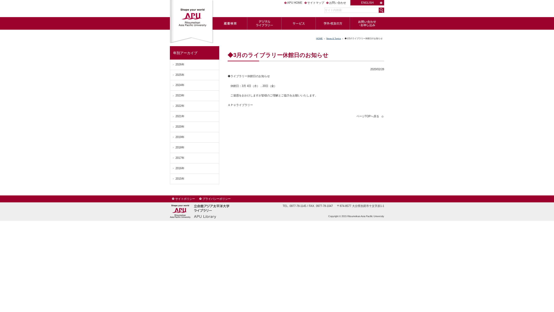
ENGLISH (367, 2)
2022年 (180, 105)
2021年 (180, 116)
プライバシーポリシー (217, 198)
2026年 (180, 64)
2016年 (180, 168)
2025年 (180, 74)
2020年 (180, 126)
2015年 (180, 178)
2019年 (180, 137)
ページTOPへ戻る (367, 116)
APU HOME (294, 2)
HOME (319, 38)
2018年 (180, 147)
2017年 (180, 157)
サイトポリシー (185, 198)
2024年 (180, 85)
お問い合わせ (337, 2)
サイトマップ (315, 2)
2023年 (180, 95)
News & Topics (333, 38)
